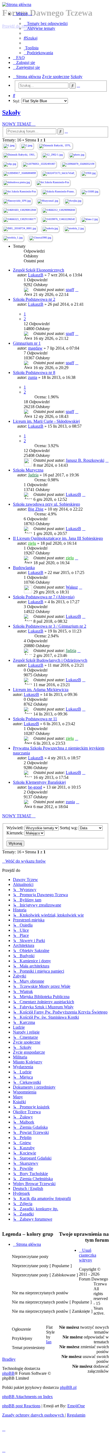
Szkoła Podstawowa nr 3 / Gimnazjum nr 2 (49, 626)
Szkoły (11, 112)
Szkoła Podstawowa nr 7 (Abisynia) (43, 597)
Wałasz (72, 587)
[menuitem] (46, 23)
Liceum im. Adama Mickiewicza (40, 689)
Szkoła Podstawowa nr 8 (34, 372)
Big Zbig (35, 509)
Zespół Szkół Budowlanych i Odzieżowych (50, 660)
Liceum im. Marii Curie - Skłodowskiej (46, 421)
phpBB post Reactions (21, 1406)
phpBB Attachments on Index (27, 1396)
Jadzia (33, 475)
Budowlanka (24, 567)
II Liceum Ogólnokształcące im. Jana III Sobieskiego (58, 538)
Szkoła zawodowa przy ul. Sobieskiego (46, 504)
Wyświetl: (15, 827)
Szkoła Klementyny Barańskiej (39, 782)
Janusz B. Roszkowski (85, 460)
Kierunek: (15, 833)
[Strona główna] (55, 4)
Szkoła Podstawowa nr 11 (35, 719)
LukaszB (35, 275)
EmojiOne (76, 1406)
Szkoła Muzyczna (28, 470)
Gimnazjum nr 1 (27, 343)
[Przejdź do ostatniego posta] (76, 289)
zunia (32, 377)
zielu (32, 543)
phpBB (8, 1373)
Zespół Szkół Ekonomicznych (38, 270)
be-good (35, 787)
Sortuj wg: (69, 827)
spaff (70, 289)
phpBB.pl (68, 1387)
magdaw (35, 348)
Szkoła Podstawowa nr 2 (34, 299)
